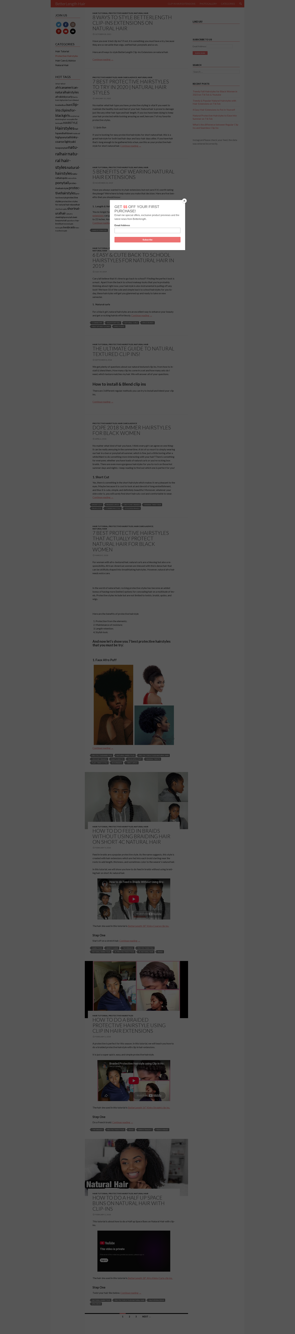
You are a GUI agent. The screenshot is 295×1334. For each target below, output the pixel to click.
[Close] (184, 200)
